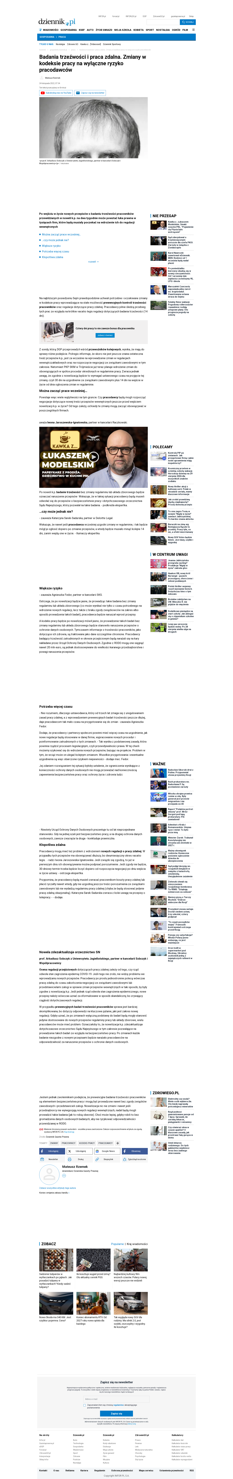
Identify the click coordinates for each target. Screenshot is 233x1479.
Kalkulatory (177, 1435)
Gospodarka (47, 37)
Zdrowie (76, 1456)
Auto (75, 1440)
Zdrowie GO (72, 44)
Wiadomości (78, 1450)
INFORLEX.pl (131, 16)
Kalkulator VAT (178, 1450)
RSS (192, 1470)
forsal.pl (115, 16)
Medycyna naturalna (144, 1450)
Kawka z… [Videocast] (90, 44)
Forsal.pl (42, 1450)
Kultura (106, 1463)
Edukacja (107, 1447)
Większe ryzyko (51, 245)
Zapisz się (116, 1413)
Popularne (117, 1244)
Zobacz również (105, 335)
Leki (136, 1447)
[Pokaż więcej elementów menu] (193, 30)
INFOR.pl (102, 16)
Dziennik (42, 50)
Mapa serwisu (146, 1470)
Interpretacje (44, 1456)
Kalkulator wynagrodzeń (182, 1459)
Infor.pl (42, 1440)
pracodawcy (105, 1143)
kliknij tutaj (132, 1424)
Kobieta (106, 1440)
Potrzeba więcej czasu (55, 251)
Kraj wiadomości (137, 1244)
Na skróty (44, 1435)
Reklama (70, 1470)
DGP (145, 16)
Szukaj (190, 22)
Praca (62, 37)
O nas (56, 1470)
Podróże (76, 1459)
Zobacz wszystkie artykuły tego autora (57, 1188)
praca (73, 50)
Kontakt (43, 1470)
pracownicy (68, 1143)
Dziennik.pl (78, 1435)
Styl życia (139, 1459)
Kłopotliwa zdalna (52, 257)
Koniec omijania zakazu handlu (54, 1192)
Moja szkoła (108, 1450)
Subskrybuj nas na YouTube (58, 93)
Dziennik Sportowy (112, 44)
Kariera (84, 1470)
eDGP (41, 1447)
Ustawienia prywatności (172, 1470)
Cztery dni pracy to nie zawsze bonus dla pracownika (105, 328)
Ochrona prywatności (122, 1470)
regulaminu (118, 1405)
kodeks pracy (87, 1143)
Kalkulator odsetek (180, 1453)
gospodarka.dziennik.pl (58, 50)
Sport (75, 1453)
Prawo (138, 1440)
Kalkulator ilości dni (180, 1443)
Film (105, 1456)
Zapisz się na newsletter (92, 93)
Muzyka (106, 1459)
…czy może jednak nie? (55, 240)
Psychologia (140, 1456)
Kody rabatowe (109, 1443)
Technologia (78, 1443)
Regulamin (99, 1470)
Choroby (138, 1453)
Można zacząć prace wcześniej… (61, 234)
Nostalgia (60, 44)
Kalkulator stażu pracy (181, 1447)
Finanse (138, 1443)
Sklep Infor (44, 1459)
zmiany (54, 1143)
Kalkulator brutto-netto (181, 1456)
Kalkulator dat (178, 1440)
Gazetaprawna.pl (46, 1443)
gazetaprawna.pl (178, 16)
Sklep (191, 16)
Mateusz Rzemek (52, 78)
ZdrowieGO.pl (159, 16)
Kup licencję (69, 1132)
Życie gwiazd (108, 1453)
